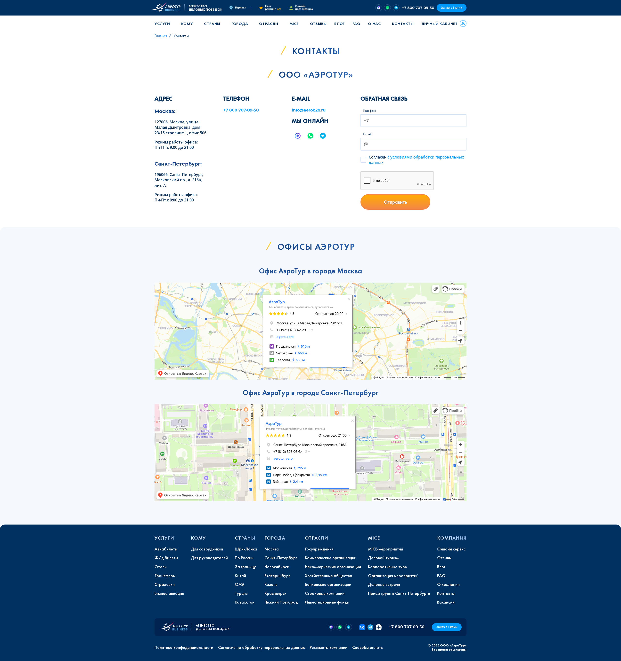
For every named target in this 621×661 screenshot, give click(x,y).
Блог (339, 23)
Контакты (403, 23)
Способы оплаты (367, 647)
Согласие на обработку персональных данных (261, 647)
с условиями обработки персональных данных (416, 159)
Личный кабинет (439, 23)
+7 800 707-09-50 (418, 7)
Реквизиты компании (328, 647)
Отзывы (318, 23)
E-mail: (367, 134)
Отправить (395, 202)
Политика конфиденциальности (184, 647)
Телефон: (369, 111)
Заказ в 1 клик (451, 7)
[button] (164, 23)
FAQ (356, 23)
